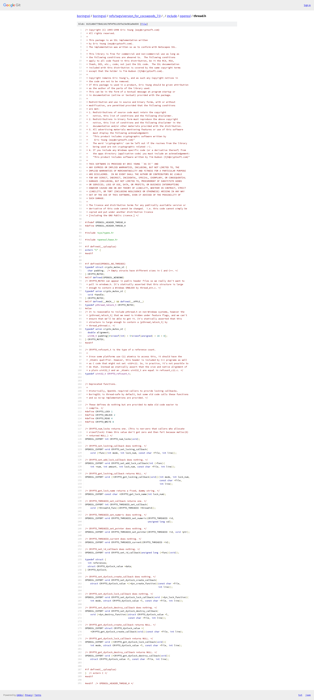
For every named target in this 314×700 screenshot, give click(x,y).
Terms (37, 695)
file (144, 24)
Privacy (28, 695)
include (172, 16)
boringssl (83, 16)
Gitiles (20, 695)
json (308, 694)
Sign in (307, 5)
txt (300, 694)
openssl (185, 16)
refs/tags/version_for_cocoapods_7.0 (135, 16)
